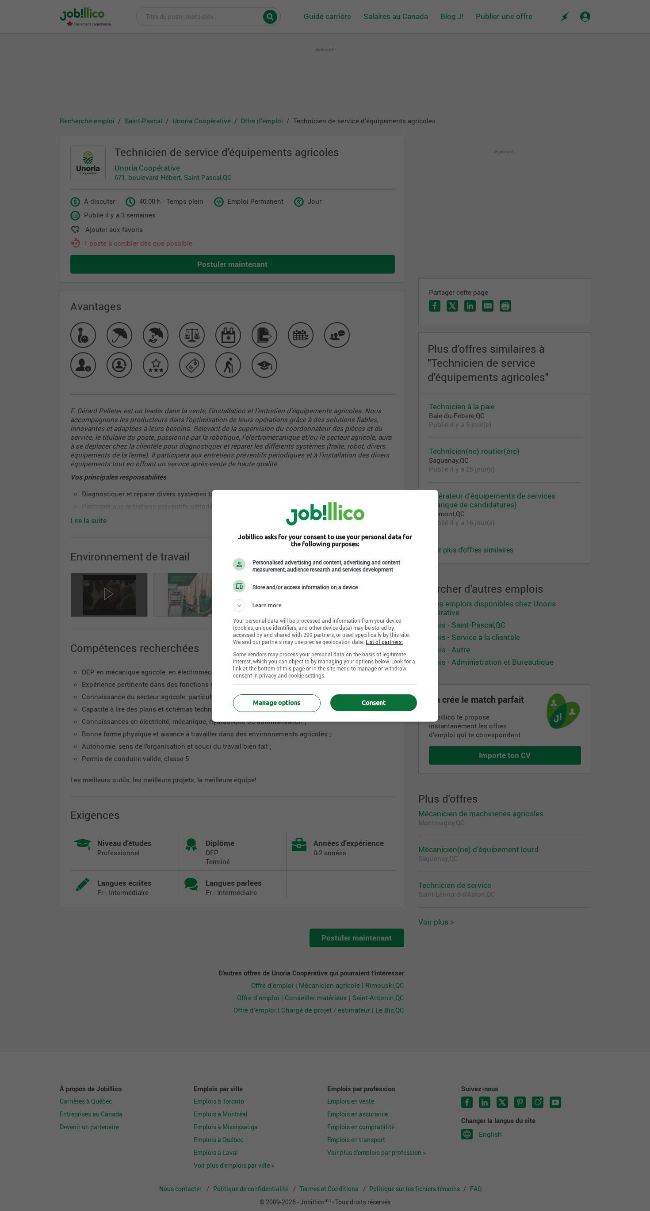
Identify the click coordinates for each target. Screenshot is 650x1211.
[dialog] (325, 606)
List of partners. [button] (384, 641)
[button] (325, 605)
